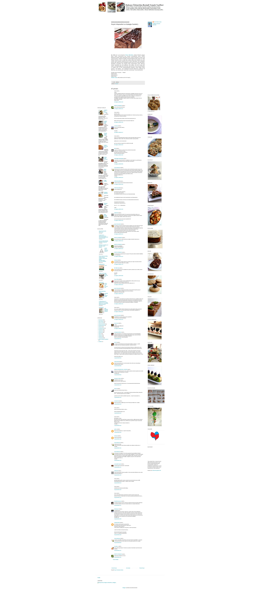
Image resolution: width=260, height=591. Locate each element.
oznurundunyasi (117, 167)
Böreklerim (101, 319)
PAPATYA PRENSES (118, 105)
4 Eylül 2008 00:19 (117, 482)
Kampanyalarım (102, 325)
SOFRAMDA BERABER (118, 158)
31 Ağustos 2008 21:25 (118, 303)
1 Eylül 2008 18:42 (117, 413)
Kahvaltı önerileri (102, 324)
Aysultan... (116, 546)
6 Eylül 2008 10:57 (117, 550)
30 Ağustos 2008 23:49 (118, 154)
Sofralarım (101, 332)
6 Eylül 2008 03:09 (117, 534)
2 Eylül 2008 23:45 (117, 460)
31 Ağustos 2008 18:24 (118, 284)
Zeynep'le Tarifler (117, 378)
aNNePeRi (116, 212)
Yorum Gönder (115, 559)
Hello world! (101, 232)
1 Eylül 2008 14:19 (117, 384)
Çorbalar (100, 341)
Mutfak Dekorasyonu (106, 275)
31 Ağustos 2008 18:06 (118, 275)
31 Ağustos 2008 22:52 (118, 319)
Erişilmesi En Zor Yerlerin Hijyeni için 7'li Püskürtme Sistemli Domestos (103, 303)
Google (99, 577)
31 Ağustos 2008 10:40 (118, 184)
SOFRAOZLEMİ (117, 181)
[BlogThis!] (114, 82)
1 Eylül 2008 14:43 (117, 397)
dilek (115, 148)
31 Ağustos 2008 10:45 (118, 209)
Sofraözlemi (101, 307)
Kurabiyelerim (101, 328)
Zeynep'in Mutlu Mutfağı (103, 241)
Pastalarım (101, 329)
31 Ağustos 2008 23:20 (118, 328)
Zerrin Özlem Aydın (157, 21)
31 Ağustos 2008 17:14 (118, 264)
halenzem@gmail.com (156, 470)
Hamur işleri (101, 322)
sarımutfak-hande (117, 464)
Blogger (124, 587)
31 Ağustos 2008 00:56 (118, 163)
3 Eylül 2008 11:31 (117, 467)
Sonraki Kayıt (114, 568)
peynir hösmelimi (117, 224)
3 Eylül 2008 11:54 (117, 475)
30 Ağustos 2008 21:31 (118, 108)
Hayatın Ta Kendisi (102, 231)
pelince (115, 429)
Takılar (100, 333)
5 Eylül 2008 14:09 (117, 518)
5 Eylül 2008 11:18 (117, 497)
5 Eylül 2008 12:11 (117, 505)
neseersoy (116, 323)
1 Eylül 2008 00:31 (117, 338)
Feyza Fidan (116, 279)
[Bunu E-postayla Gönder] (113, 82)
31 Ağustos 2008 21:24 (118, 293)
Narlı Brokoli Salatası (105, 215)
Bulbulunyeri (116, 509)
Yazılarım (116, 83)
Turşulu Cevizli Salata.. (105, 134)
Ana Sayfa (128, 568)
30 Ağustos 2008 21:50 (118, 122)
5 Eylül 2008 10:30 (117, 489)
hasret (106, 265)
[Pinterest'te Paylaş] (118, 82)
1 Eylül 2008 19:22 (117, 425)
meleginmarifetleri (117, 332)
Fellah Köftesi (105, 181)
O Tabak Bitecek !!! (102, 301)
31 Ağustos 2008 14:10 (118, 220)
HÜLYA (115, 342)
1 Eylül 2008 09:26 (117, 374)
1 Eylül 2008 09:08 (117, 365)
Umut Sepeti (101, 282)
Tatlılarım (100, 335)
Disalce (115, 388)
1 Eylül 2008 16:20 (117, 404)
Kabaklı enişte (114, 77)
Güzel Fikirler (101, 321)
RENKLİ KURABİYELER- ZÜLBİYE (120, 369)
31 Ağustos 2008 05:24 (118, 177)
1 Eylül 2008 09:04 (117, 357)
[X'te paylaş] (115, 82)
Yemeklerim (101, 337)
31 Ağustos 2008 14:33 (118, 234)
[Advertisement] (122, 16)
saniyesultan (116, 361)
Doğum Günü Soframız (106, 158)
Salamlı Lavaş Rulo (105, 122)
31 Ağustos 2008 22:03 (118, 311)
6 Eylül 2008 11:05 (117, 557)
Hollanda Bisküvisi (106, 193)
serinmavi (116, 125)
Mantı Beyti (105, 170)
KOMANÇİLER (101, 264)
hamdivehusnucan (117, 501)
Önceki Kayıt (141, 568)
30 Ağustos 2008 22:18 (118, 144)
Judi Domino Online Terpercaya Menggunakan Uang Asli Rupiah (103, 237)
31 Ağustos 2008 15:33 (118, 248)
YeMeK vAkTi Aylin (102, 273)
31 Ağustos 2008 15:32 (118, 240)
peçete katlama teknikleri (103, 339)
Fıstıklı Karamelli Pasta (106, 146)
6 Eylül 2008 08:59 (117, 542)
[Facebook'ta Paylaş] (117, 82)
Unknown (116, 260)
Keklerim (100, 326)
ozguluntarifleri (117, 522)
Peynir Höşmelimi (129, 54)
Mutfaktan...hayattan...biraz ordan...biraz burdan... (103, 246)
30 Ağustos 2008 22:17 (118, 132)
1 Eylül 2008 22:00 (117, 432)
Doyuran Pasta (105, 204)
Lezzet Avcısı (101, 235)
